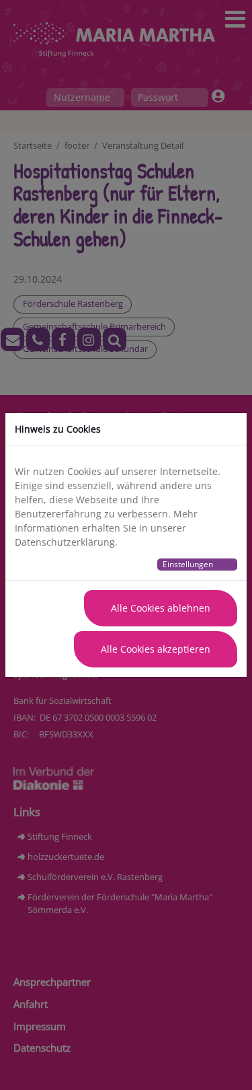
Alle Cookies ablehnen (160, 608)
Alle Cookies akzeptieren (155, 649)
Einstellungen (188, 564)
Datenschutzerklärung (65, 542)
